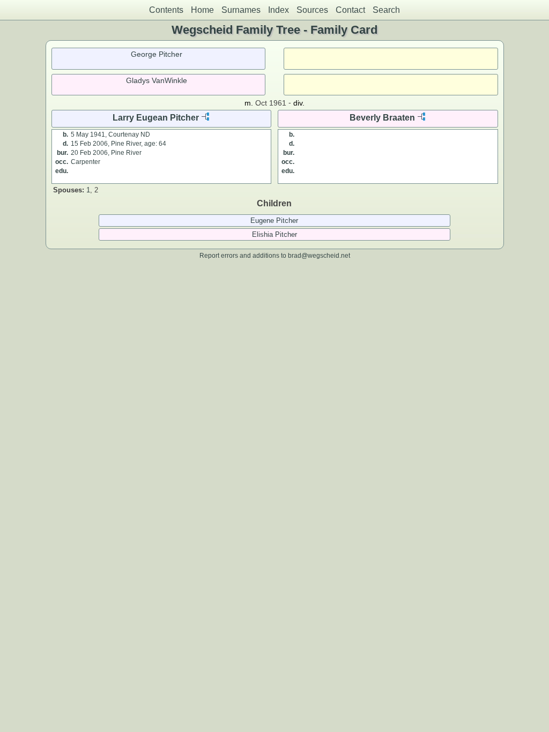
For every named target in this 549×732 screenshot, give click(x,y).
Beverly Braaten (382, 117)
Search (386, 9)
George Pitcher (156, 54)
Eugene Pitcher (274, 220)
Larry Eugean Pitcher (156, 117)
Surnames (241, 9)
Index (278, 9)
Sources (312, 9)
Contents (166, 9)
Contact (350, 9)
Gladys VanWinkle (156, 80)
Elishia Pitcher (274, 234)
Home (202, 9)
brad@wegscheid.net (319, 255)
